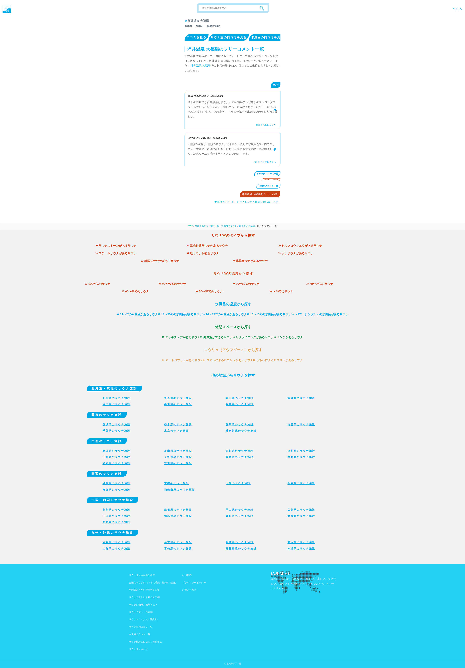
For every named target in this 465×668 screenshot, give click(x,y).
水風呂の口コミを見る (267, 37)
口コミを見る (196, 37)
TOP (190, 226)
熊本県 (188, 26)
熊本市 (199, 26)
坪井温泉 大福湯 (198, 20)
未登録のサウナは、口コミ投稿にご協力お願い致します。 (247, 202)
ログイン (457, 9)
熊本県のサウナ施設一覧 (207, 226)
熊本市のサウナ (229, 226)
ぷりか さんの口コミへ (265, 162)
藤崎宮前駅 (213, 26)
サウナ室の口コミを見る (229, 37)
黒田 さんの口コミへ (266, 125)
